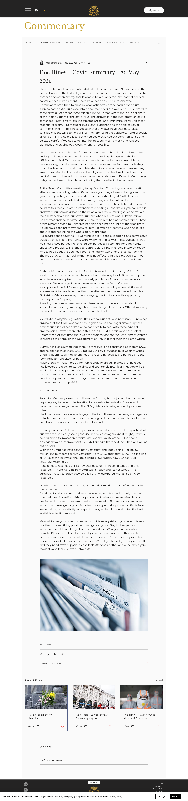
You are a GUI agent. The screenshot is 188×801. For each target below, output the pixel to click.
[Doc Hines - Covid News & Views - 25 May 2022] (94, 697)
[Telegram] (26, 784)
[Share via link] (62, 654)
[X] (26, 790)
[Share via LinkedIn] (55, 654)
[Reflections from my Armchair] (46, 697)
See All (159, 680)
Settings (161, 796)
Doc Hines (96, 42)
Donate (160, 783)
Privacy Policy (158, 789)
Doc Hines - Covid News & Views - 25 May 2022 (92, 716)
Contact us (159, 786)
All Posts (29, 42)
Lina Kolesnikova (115, 42)
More (133, 42)
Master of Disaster (75, 42)
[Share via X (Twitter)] (48, 654)
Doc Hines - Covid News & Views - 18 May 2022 (139, 716)
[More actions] (146, 63)
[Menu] (28, 10)
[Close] (184, 796)
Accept (175, 796)
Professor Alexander (50, 42)
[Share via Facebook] (41, 654)
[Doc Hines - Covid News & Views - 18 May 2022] (141, 697)
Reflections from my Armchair (40, 716)
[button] (159, 43)
